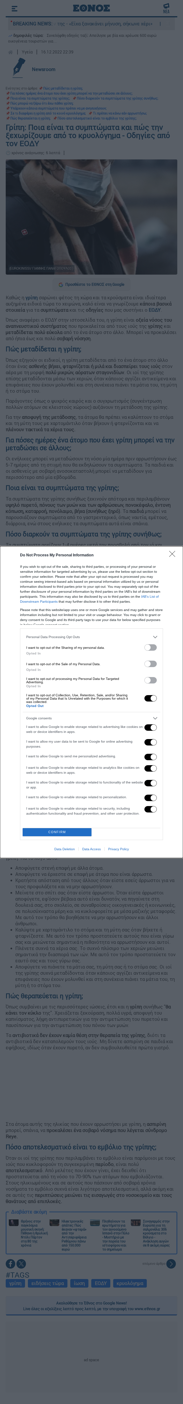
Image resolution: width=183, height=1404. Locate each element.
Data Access (91, 849)
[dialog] (91, 702)
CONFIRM (57, 832)
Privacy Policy (118, 849)
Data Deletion (64, 849)
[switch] (150, 647)
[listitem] (91, 637)
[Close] (173, 555)
